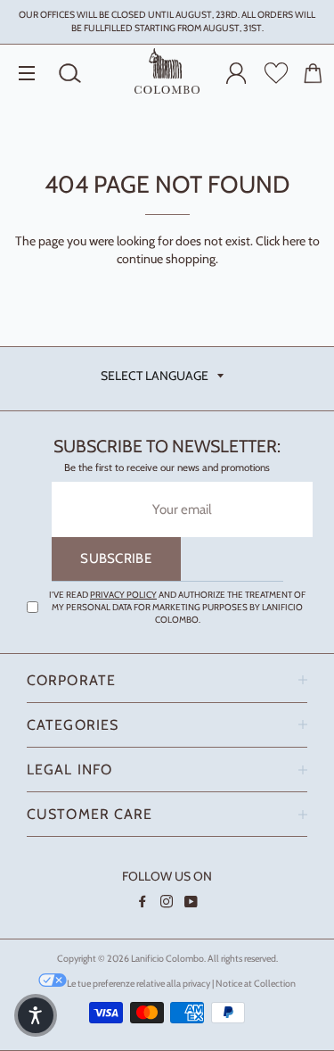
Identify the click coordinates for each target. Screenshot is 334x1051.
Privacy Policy (123, 594)
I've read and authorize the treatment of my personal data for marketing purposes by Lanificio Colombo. (177, 607)
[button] (35, 1015)
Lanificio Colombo (167, 958)
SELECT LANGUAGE (154, 376)
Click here (280, 241)
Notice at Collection (256, 983)
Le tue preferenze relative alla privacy (138, 983)
